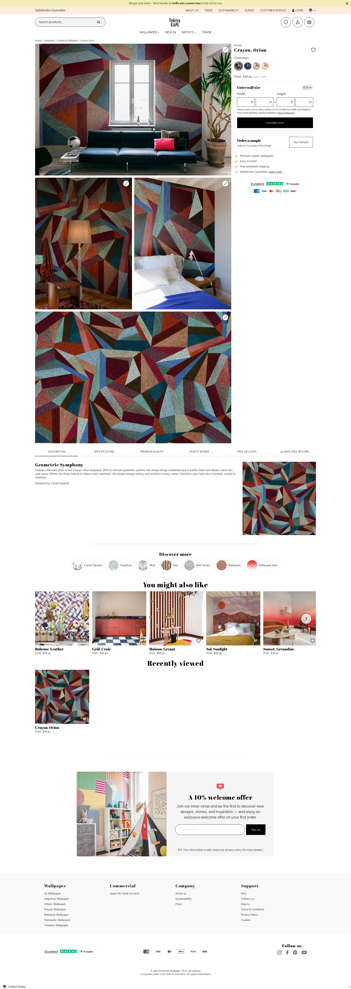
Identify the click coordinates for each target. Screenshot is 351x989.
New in (170, 32)
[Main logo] (175, 22)
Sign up (255, 829)
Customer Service (273, 10)
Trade (208, 10)
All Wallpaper (52, 893)
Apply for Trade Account (124, 893)
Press (179, 904)
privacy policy (233, 849)
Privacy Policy (249, 914)
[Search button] (98, 22)
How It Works (199, 451)
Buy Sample (301, 142)
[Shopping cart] (309, 22)
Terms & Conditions (252, 909)
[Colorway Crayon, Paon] (248, 66)
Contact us (247, 898)
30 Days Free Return (294, 451)
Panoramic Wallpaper (57, 920)
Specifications (104, 451)
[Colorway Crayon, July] (265, 66)
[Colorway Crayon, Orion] (238, 66)
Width (254, 98)
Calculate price (275, 122)
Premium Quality (151, 451)
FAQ (243, 893)
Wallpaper (148, 32)
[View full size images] (225, 50)
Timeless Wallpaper (56, 925)
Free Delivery (246, 451)
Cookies (245, 920)
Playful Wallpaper (55, 909)
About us (192, 10)
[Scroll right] (306, 618)
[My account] (297, 22)
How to (245, 904)
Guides (249, 10)
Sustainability (229, 10)
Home (38, 40)
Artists (188, 32)
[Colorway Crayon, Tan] (256, 66)
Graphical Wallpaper (67, 40)
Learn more (275, 171)
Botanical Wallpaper (56, 914)
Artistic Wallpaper (55, 904)
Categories (49, 40)
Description (56, 451)
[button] (311, 10)
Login (299, 10)
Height (294, 98)
